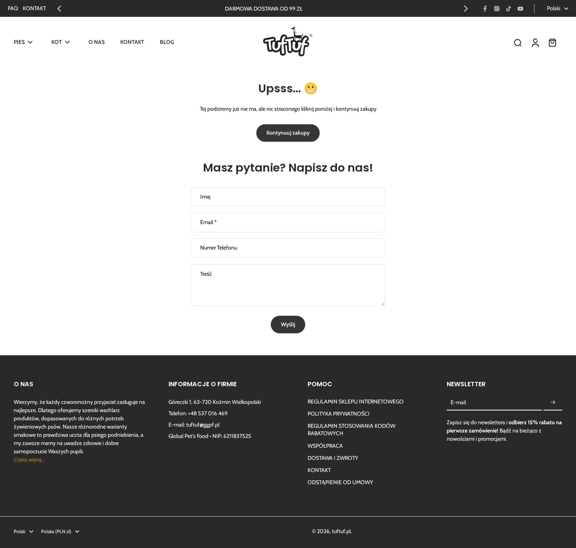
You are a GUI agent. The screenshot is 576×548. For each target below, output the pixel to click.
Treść (206, 273)
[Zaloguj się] (534, 42)
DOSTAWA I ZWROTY (333, 457)
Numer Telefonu (218, 247)
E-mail (458, 402)
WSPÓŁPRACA (325, 445)
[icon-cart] (552, 42)
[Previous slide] (59, 9)
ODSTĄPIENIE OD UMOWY (340, 482)
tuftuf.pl (341, 531)
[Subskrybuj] (552, 403)
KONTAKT (34, 8)
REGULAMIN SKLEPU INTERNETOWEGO (356, 401)
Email (208, 222)
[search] (517, 42)
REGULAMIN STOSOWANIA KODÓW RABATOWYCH (351, 429)
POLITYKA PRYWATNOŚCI (339, 413)
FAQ (13, 8)
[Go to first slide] (466, 9)
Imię (205, 197)
